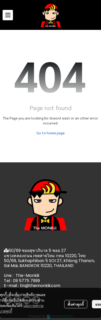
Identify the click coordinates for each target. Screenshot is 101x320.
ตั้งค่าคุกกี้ (76, 304)
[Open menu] (8, 15)
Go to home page (51, 132)
